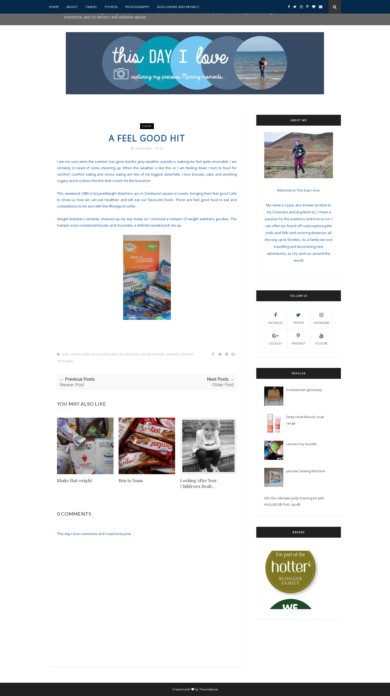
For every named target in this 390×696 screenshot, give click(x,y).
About (72, 7)
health (117, 355)
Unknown (144, 148)
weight (172, 355)
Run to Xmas (131, 480)
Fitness (111, 7)
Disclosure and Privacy (178, 7)
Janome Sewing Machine (305, 471)
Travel (91, 7)
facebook (275, 323)
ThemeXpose (208, 689)
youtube (321, 343)
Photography (137, 7)
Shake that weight (74, 480)
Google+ (275, 343)
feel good (91, 355)
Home (54, 7)
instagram (321, 323)
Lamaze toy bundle (301, 444)
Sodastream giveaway (304, 389)
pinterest (298, 343)
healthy (132, 355)
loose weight (153, 355)
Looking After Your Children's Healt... (198, 483)
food (105, 355)
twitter (298, 323)
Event (147, 126)
